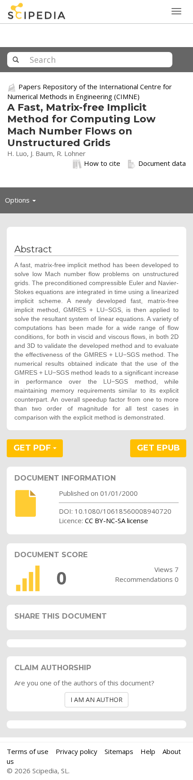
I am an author (96, 699)
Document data (162, 163)
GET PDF (33, 448)
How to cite (102, 163)
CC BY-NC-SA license (116, 520)
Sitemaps (119, 751)
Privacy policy (76, 751)
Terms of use (27, 751)
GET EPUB (158, 448)
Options (23, 202)
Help (147, 751)
